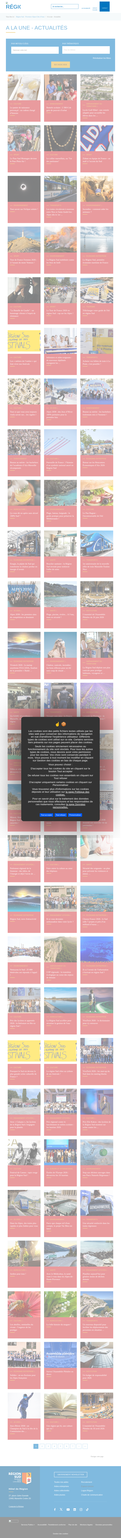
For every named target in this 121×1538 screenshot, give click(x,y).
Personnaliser (75, 815)
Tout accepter (46, 815)
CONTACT (104, 8)
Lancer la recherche (76, 6)
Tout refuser (61, 815)
